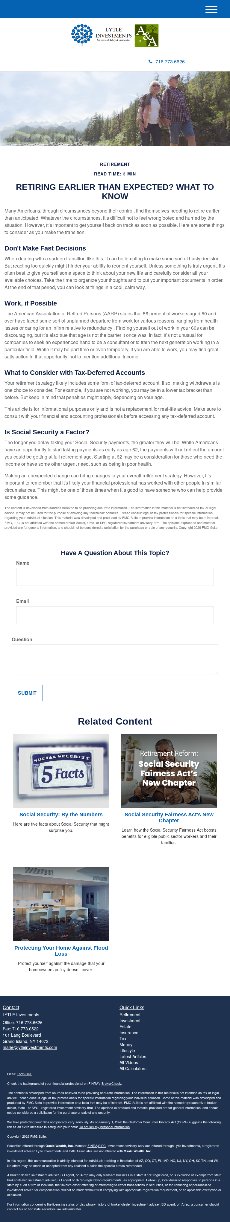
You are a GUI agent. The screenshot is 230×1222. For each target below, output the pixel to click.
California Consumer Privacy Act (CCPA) (158, 1121)
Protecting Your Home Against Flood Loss (61, 951)
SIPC (102, 1145)
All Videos (128, 1062)
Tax (122, 1038)
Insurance (128, 1032)
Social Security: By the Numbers (61, 815)
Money (125, 1044)
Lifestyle (127, 1050)
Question (22, 639)
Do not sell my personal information (104, 1126)
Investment (129, 1021)
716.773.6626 (170, 61)
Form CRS (24, 1073)
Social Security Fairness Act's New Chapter (169, 818)
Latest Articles (132, 1056)
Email (22, 601)
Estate (125, 1026)
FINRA (92, 1145)
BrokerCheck (111, 1083)
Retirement (129, 1015)
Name (22, 563)
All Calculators (132, 1068)
